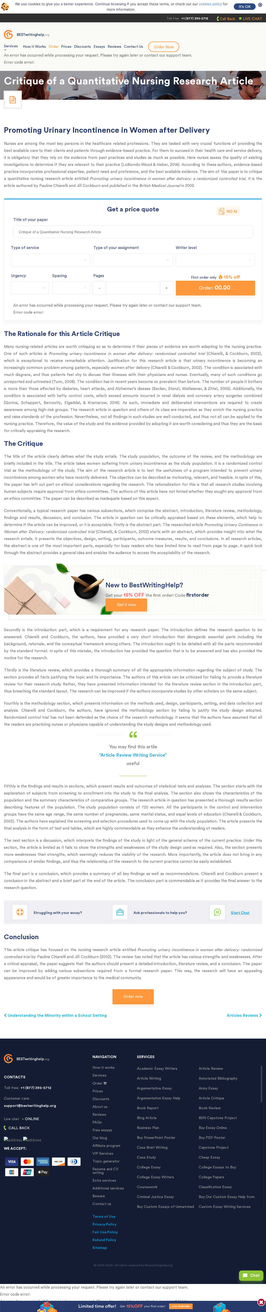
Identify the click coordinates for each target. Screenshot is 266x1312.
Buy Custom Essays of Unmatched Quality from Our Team (165, 1207)
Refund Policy (104, 1240)
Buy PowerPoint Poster (156, 1138)
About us (100, 1107)
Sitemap (99, 1248)
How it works (103, 1067)
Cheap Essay (209, 1157)
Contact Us (133, 47)
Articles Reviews (243, 1016)
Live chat (252, 19)
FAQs (97, 1122)
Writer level (186, 248)
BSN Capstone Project (218, 1118)
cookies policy (210, 4)
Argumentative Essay (154, 1088)
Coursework (147, 1187)
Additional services (108, 1188)
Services (99, 1075)
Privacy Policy (104, 1224)
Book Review (210, 1108)
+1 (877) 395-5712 (194, 18)
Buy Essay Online (213, 1128)
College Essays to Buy (217, 1167)
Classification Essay (215, 1187)
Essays (99, 47)
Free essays (102, 1130)
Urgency (18, 276)
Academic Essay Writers (157, 1069)
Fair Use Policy (105, 1232)
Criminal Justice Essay (155, 1197)
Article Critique (211, 1098)
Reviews (114, 47)
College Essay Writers (155, 1177)
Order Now (164, 47)
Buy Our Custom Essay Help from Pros (227, 1197)
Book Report (147, 1108)
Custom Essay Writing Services (225, 1207)
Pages (98, 276)
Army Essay (208, 1088)
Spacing (59, 276)
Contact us (101, 1204)
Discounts (82, 47)
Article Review (211, 1069)
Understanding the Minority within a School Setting (57, 1016)
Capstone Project (214, 1147)
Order (53, 47)
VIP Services (102, 1153)
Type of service (25, 248)
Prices (66, 47)
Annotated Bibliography (218, 1078)
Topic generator (105, 1161)
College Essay (149, 1167)
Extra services (104, 1180)
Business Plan (148, 1128)
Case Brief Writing (152, 1147)
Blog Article (147, 1118)
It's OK (245, 7)
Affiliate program (106, 1146)
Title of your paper (30, 220)
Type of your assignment (116, 248)
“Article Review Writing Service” (133, 755)
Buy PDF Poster (212, 1138)
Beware (98, 1196)
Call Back (227, 19)
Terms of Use (103, 1217)
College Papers (211, 1177)
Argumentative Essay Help (158, 1098)
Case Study (146, 1157)
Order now (133, 997)
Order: (214, 288)
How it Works (34, 47)
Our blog (99, 1138)
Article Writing (149, 1078)
